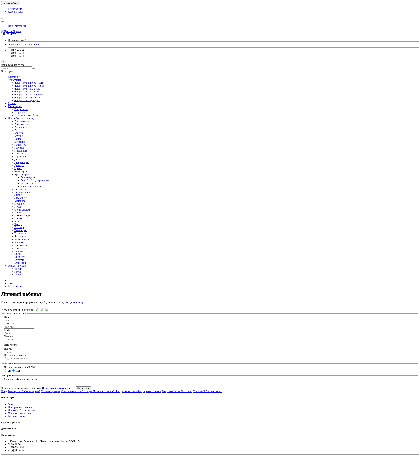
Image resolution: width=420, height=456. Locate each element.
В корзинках (21, 109)
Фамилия (9, 323)
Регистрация (15, 8)
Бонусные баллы (171, 391)
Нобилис (19, 203)
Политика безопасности (21, 410)
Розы (17, 221)
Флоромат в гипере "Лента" (30, 85)
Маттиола (19, 200)
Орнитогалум (22, 209)
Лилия (18, 194)
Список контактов (71, 391)
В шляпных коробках (26, 115)
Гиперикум (20, 150)
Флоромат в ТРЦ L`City (27, 88)
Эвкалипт (19, 251)
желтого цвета (29, 183)
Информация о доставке (21, 407)
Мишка (18, 274)
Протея (18, 218)
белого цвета (28, 177)
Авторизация (15, 11)
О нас (11, 404)
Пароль (8, 348)
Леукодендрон (22, 192)
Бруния (18, 135)
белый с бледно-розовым (35, 180)
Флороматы (14, 79)
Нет (17, 370)
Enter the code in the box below (20, 379)
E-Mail (7, 330)
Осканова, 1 (34, 44)
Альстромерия (22, 121)
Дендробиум (21, 162)
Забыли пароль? (31, 391)
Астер (17, 130)
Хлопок (18, 242)
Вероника (19, 141)
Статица (19, 227)
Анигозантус (21, 124)
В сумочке (20, 112)
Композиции (15, 106)
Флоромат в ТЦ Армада (27, 97)
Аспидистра (21, 127)
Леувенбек (20, 189)
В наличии (14, 76)
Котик (17, 271)
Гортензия (20, 156)
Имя (6, 317)
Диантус (19, 165)
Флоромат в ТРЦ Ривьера (28, 94)
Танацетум (20, 230)
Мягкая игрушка (17, 265)
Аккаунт (12, 283)
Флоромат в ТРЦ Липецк (28, 91)
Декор (17, 159)
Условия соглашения (19, 413)
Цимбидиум (21, 248)
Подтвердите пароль (15, 355)
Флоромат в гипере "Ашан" (29, 82)
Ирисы (18, 168)
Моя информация (50, 391)
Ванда (17, 138)
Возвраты (186, 391)
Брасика (18, 133)
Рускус (18, 224)
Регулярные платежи (149, 391)
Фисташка (20, 236)
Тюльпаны (20, 233)
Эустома (19, 259)
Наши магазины (17, 25)
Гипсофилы (20, 153)
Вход (4, 391)
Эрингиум (20, 256)
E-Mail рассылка (212, 391)
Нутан (17, 206)
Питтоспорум (22, 215)
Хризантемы (21, 245)
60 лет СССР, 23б (17, 44)
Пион (17, 212)
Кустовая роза (22, 174)
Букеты (12, 103)
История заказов (102, 391)
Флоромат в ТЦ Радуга (27, 100)
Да (9, 370)
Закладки (87, 391)
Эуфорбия (20, 262)
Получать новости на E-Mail (20, 367)
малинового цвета (31, 186)
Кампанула (20, 171)
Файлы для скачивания (125, 391)
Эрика (17, 254)
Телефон (8, 336)
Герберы (19, 147)
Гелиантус (20, 144)
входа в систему (74, 302)
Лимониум (20, 197)
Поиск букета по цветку (21, 118)
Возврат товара (16, 416)
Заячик (18, 268)
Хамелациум (21, 239)
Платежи (198, 391)
